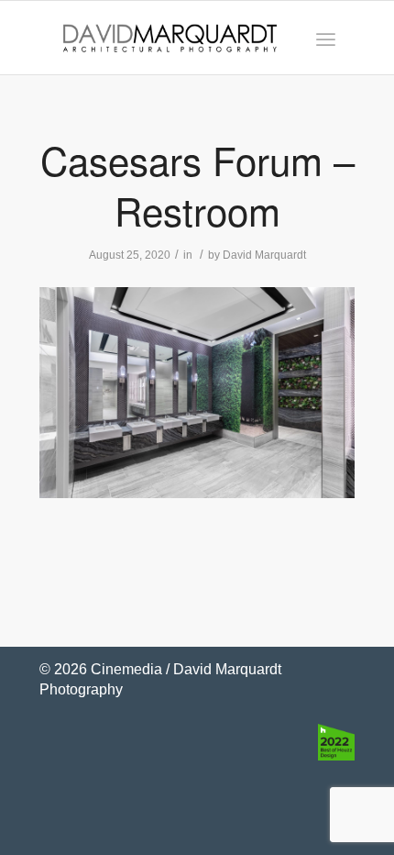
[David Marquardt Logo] (170, 37)
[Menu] (325, 38)
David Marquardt (264, 255)
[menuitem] (325, 38)
